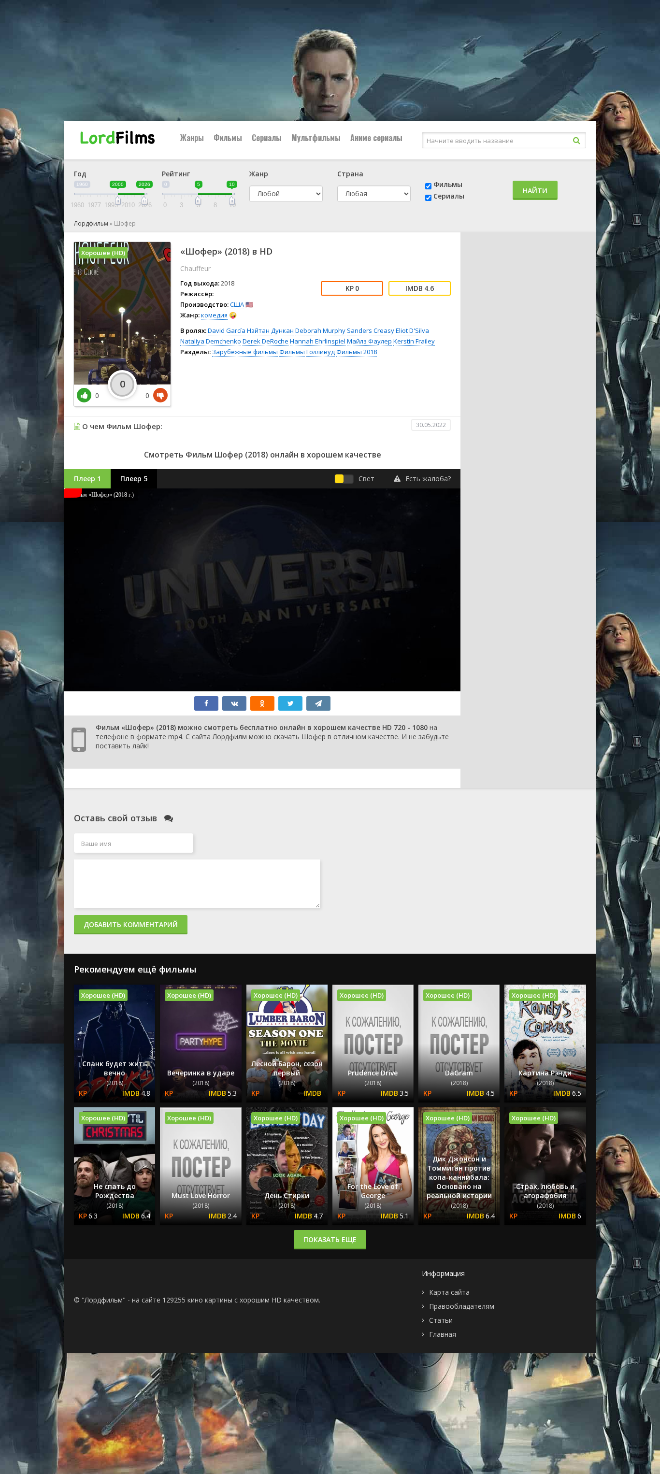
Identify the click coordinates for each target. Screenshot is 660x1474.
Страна (350, 173)
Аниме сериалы (376, 137)
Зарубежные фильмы (245, 351)
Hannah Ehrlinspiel (317, 341)
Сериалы (267, 137)
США (237, 304)
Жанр (258, 173)
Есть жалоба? (428, 478)
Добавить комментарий (131, 924)
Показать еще (330, 1239)
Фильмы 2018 (356, 351)
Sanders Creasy (370, 330)
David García (226, 330)
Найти (535, 190)
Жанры (192, 137)
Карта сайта (449, 1292)
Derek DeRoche (265, 341)
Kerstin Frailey (414, 341)
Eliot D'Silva (412, 330)
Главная (442, 1334)
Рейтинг (176, 173)
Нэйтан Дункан (270, 330)
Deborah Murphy (320, 330)
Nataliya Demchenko (210, 341)
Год (80, 173)
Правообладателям (461, 1306)
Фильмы (228, 137)
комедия (214, 315)
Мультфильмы (316, 137)
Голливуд (320, 351)
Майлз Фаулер (369, 341)
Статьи (441, 1320)
